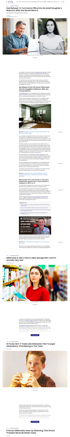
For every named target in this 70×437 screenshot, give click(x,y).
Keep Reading (35, 335)
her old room (41, 154)
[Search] (61, 2)
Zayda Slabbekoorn (10, 262)
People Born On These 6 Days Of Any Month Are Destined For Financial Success (34, 213)
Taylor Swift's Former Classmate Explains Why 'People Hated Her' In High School (35, 205)
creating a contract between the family (36, 196)
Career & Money (50, 1)
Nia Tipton (8, 15)
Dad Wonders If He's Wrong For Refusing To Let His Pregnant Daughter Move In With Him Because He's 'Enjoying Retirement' (33, 175)
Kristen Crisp (8, 348)
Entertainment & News (35, 1)
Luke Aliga (8, 435)
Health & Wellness (43, 1)
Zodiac (20, 1)
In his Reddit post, (23, 93)
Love (17, 1)
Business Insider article (30, 320)
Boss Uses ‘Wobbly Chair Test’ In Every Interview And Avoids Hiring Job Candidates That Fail (35, 210)
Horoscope (24, 1)
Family (30, 1)
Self (27, 1)
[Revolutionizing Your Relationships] (10, 2)
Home (7, 5)
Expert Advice (55, 1)
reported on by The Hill (40, 72)
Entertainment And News (14, 5)
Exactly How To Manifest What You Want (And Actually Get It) (34, 207)
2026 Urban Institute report (26, 325)
